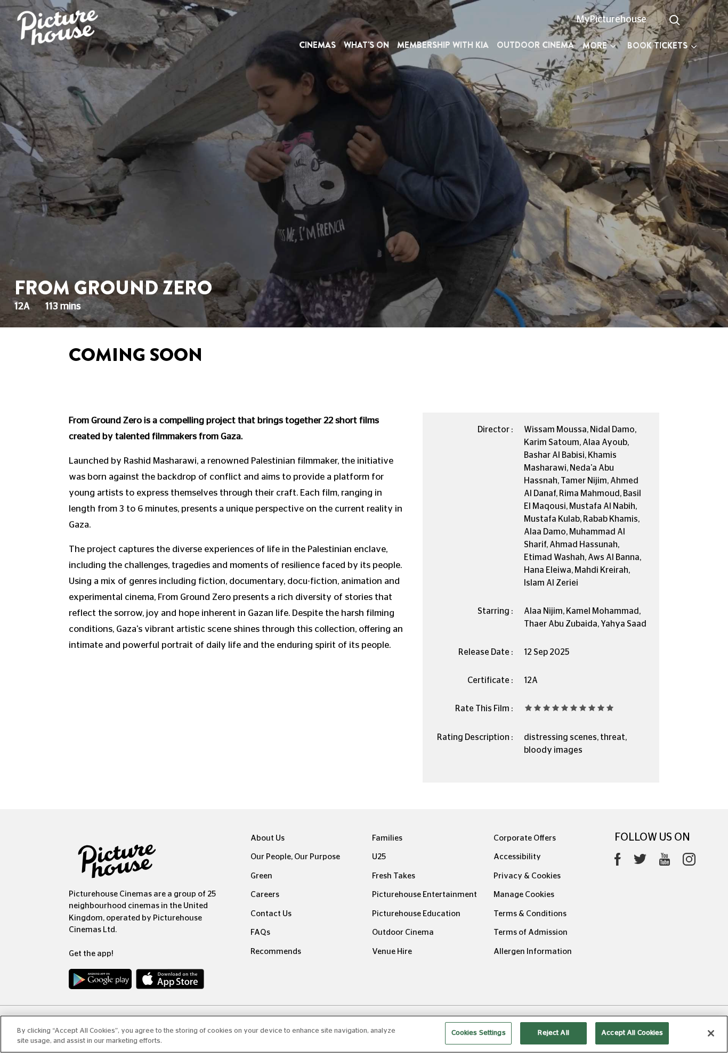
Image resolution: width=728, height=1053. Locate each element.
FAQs (260, 932)
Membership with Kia (443, 45)
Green (261, 876)
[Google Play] (101, 981)
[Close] (711, 1033)
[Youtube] (664, 862)
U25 (379, 857)
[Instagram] (689, 862)
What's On (366, 45)
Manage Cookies (524, 895)
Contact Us (271, 914)
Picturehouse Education (416, 914)
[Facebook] (617, 862)
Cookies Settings (478, 1033)
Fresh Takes (393, 876)
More (595, 45)
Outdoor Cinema (535, 45)
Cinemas (317, 45)
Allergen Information (533, 952)
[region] (364, 1034)
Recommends (275, 952)
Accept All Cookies (632, 1033)
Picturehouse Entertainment (424, 895)
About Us (267, 838)
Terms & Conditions (530, 914)
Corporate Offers (525, 838)
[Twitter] (640, 862)
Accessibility (517, 857)
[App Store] (170, 981)
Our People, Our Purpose (295, 857)
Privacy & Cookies (527, 876)
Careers (264, 895)
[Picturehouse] (61, 29)
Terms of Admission (531, 932)
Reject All (553, 1033)
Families (387, 838)
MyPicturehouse (611, 19)
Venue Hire (392, 952)
